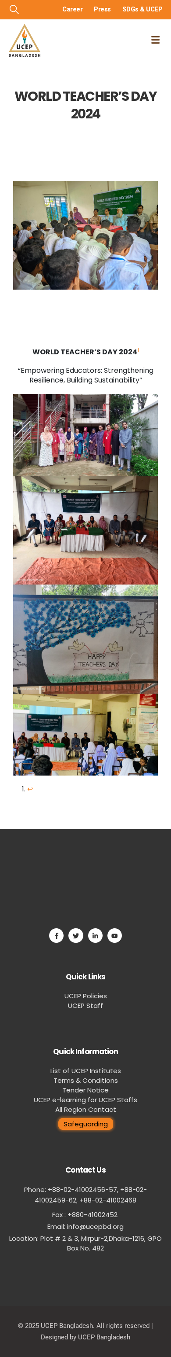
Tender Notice (85, 1090)
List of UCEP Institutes (85, 1070)
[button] (14, 10)
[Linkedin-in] (95, 935)
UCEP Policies (85, 995)
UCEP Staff (85, 1005)
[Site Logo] (24, 40)
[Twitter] (75, 935)
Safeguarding (86, 1124)
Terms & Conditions (85, 1080)
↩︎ (30, 789)
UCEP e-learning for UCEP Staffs (85, 1099)
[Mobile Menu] (155, 40)
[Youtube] (114, 935)
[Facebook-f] (56, 935)
